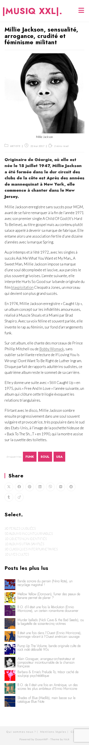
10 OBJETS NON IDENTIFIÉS (26, 539)
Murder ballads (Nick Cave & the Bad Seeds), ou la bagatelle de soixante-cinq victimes (50, 621)
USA (59, 456)
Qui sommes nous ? (21, 731)
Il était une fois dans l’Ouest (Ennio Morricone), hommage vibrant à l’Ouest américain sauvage (49, 634)
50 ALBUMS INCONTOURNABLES (29, 533)
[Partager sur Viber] (50, 487)
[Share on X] (9, 487)
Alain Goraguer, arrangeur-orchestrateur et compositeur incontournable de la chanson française (46, 662)
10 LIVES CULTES (17, 554)
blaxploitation (22, 287)
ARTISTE (15, 146)
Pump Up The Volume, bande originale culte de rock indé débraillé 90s (49, 647)
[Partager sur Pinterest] (29, 487)
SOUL (45, 456)
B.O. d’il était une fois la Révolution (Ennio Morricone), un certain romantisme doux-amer (47, 609)
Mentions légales (53, 731)
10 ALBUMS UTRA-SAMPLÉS (24, 544)
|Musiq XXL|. (32, 11)
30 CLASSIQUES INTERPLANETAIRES (31, 549)
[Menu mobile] (81, 11)
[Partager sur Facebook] (19, 487)
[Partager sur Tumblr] (9, 497)
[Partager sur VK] (60, 487)
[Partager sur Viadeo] (19, 497)
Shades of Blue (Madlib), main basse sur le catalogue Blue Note (46, 699)
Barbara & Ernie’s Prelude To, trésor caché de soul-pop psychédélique (47, 673)
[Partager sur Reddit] (71, 487)
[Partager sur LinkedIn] (40, 487)
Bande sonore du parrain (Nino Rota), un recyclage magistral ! (45, 583)
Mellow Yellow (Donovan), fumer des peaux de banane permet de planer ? (48, 596)
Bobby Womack (51, 349)
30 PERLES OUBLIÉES (20, 528)
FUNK (29, 456)
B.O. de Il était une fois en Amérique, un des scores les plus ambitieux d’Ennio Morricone (47, 686)
